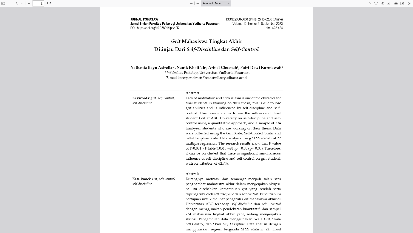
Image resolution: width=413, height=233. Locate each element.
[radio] (370, 3)
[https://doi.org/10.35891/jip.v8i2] (158, 28)
